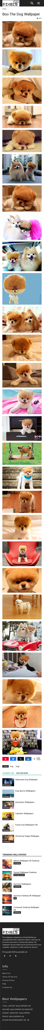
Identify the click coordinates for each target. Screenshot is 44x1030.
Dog (11, 766)
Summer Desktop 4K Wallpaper (27, 895)
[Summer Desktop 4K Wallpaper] (7, 899)
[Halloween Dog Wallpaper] (8, 782)
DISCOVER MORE (22, 773)
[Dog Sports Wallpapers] (8, 794)
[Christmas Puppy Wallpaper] (8, 839)
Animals (6, 796)
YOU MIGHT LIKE (8, 773)
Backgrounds (19, 875)
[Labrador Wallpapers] (8, 816)
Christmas (6, 841)
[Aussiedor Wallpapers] (8, 805)
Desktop (17, 863)
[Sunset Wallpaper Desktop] (7, 875)
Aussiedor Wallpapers (24, 802)
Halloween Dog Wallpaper (26, 779)
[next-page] (7, 847)
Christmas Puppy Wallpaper (27, 836)
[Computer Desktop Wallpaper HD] (7, 910)
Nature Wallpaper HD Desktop (26, 860)
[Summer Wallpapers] (7, 887)
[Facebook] (4, 956)
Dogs (18, 766)
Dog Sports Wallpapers (25, 791)
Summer (17, 886)
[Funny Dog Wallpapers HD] (8, 827)
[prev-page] (3, 847)
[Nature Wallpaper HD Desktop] (7, 864)
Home (4, 9)
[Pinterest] (10, 956)
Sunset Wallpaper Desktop (24, 872)
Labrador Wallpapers (24, 813)
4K (15, 898)
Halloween (7, 785)
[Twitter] (15, 956)
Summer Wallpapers (22, 884)
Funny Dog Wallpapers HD (26, 825)
